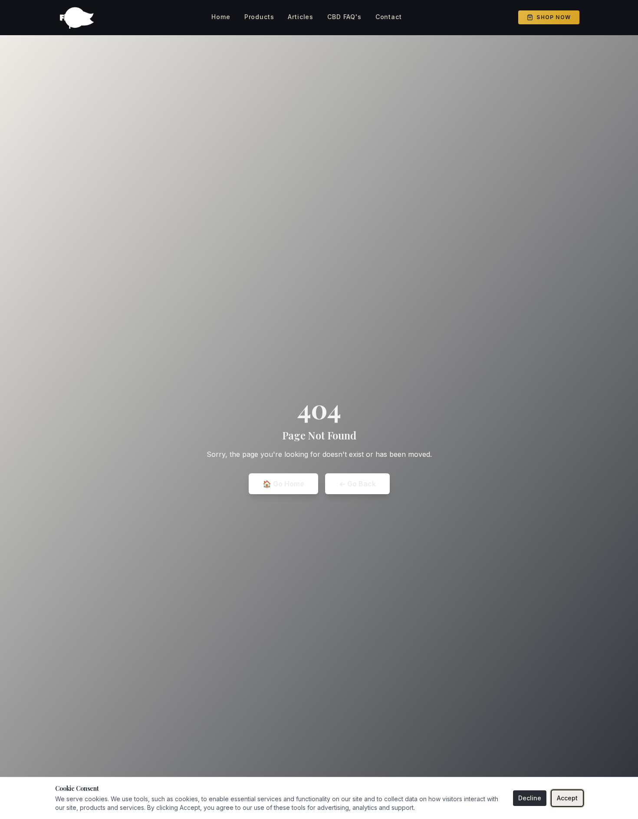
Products (259, 16)
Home (220, 16)
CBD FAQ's (344, 16)
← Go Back (357, 483)
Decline (529, 798)
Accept (567, 798)
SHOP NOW (553, 17)
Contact (388, 16)
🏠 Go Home (283, 483)
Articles (300, 16)
